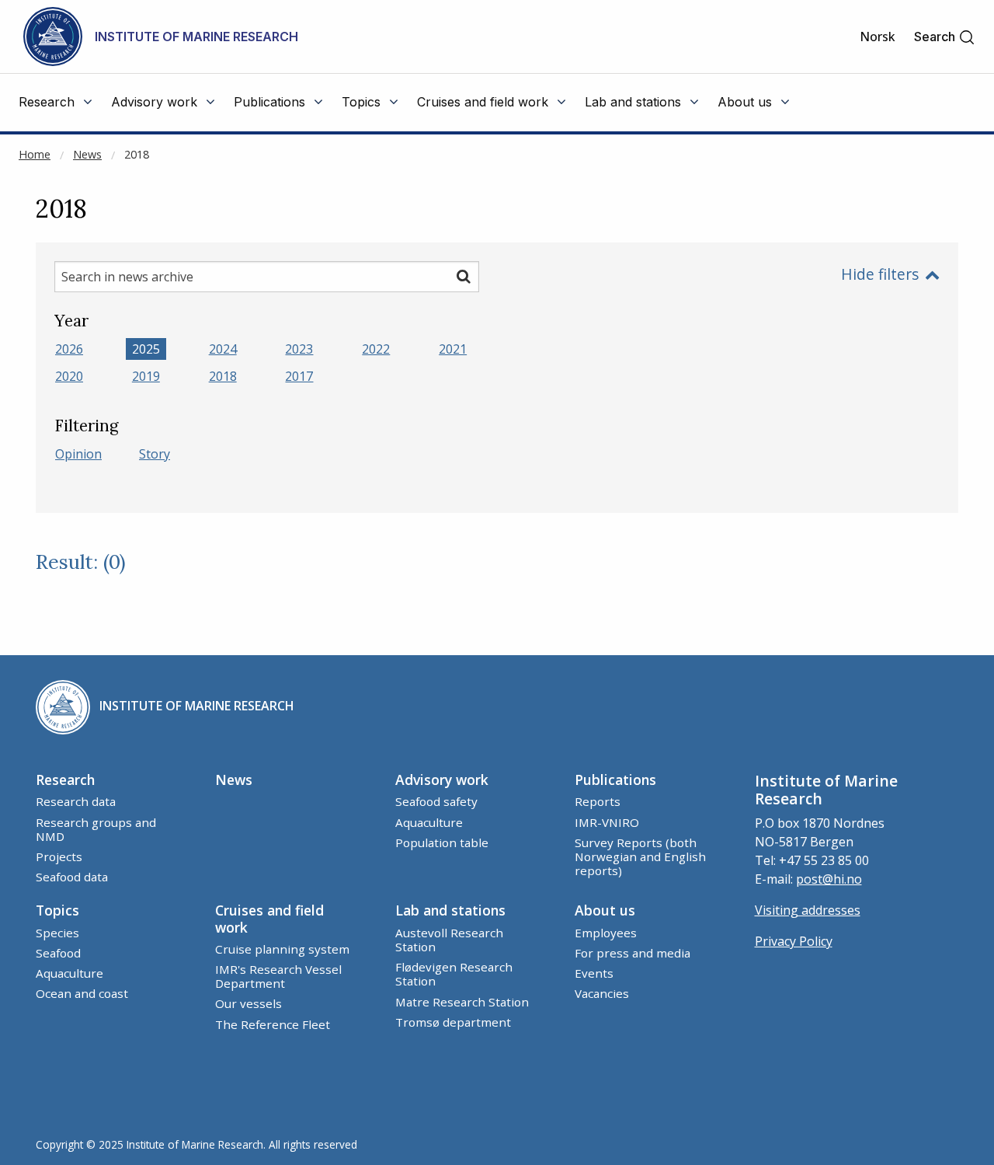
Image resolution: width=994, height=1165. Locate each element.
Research (65, 779)
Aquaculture (429, 822)
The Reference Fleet (272, 1024)
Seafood (58, 953)
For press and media (632, 953)
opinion (78, 453)
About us (605, 910)
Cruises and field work (269, 918)
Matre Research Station (462, 1002)
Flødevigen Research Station (454, 974)
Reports (597, 801)
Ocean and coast (82, 993)
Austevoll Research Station (449, 939)
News (87, 154)
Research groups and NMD (96, 829)
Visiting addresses (807, 910)
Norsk (877, 36)
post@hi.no (829, 879)
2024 (223, 349)
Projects (59, 856)
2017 (299, 376)
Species (57, 932)
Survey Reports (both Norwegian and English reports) (640, 856)
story (154, 453)
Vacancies (602, 993)
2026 (69, 349)
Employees (606, 932)
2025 (146, 349)
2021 (453, 349)
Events (594, 973)
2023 (299, 349)
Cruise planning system (282, 949)
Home (34, 154)
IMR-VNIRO (607, 822)
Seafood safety (436, 801)
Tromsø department (453, 1022)
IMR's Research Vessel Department (278, 976)
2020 (69, 376)
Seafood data (72, 876)
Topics (57, 910)
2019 (146, 376)
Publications (615, 779)
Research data (76, 801)
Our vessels (248, 1003)
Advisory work (441, 779)
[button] (944, 37)
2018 (136, 154)
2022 (376, 349)
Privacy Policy (793, 941)
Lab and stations (450, 910)
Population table (441, 842)
